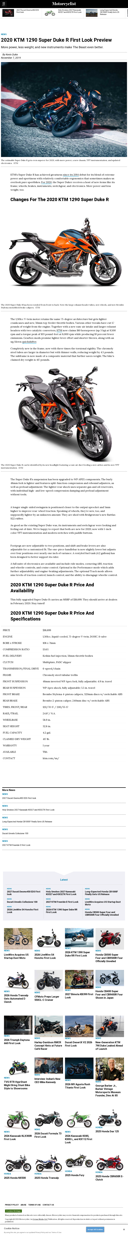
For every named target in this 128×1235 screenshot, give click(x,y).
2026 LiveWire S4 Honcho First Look (22, 911)
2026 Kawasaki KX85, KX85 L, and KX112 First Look (78, 1139)
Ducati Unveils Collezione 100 (15, 833)
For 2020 (46, 182)
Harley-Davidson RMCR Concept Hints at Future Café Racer (48, 1045)
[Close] (124, 1229)
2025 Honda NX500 (15, 1177)
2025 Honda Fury (74, 1175)
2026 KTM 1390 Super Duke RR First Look (61, 911)
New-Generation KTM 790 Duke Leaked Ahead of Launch (109, 1045)
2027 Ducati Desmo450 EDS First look (19, 798)
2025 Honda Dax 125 (107, 1131)
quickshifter (29, 341)
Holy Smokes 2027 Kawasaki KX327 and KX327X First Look (28, 810)
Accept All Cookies (95, 1229)
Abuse (23, 1205)
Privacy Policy (12, 1205)
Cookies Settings (13, 1211)
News (4, 34)
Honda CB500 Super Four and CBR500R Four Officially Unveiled (102, 913)
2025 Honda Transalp (46, 1177)
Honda (99, 1127)
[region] (64, 1229)
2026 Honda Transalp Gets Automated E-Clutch (16, 998)
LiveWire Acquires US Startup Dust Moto (103, 903)
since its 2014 (71, 174)
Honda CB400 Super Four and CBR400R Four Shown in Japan (109, 994)
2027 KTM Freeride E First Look (16, 845)
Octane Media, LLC (40, 1219)
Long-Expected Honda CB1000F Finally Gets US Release (27, 821)
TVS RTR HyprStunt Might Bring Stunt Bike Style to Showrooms (17, 1085)
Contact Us (48, 1205)
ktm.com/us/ (51, 758)
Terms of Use (34, 1205)
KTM (59, 330)
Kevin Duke (12, 54)
